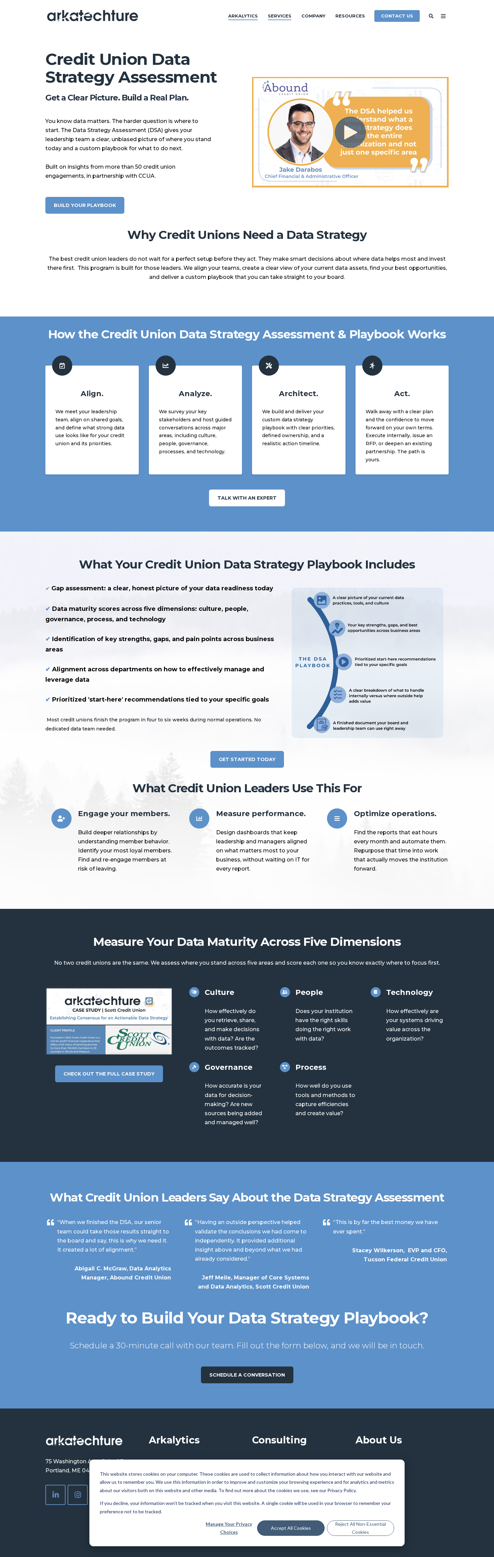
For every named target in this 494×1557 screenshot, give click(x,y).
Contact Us (397, 15)
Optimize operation (392, 813)
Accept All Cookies (291, 1528)
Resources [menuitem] (350, 15)
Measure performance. (261, 813)
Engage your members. (124, 813)
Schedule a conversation (247, 1375)
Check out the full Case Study (109, 1074)
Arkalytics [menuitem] (243, 15)
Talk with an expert (247, 498)
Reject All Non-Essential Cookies (360, 1528)
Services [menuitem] (279, 15)
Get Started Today (247, 759)
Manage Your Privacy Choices (229, 1528)
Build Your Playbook (85, 205)
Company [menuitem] (313, 15)
